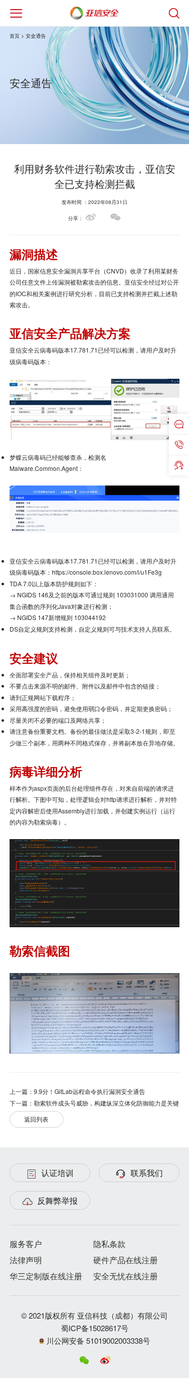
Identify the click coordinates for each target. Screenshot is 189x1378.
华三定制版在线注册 (46, 1276)
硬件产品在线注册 (125, 1260)
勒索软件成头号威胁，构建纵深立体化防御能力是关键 (106, 1102)
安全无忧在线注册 (125, 1276)
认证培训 (57, 1173)
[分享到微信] (115, 217)
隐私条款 (109, 1244)
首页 (15, 35)
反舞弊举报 (57, 1200)
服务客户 (26, 1244)
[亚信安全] (94, 11)
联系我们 (147, 1173)
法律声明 (26, 1260)
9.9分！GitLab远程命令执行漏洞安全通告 (89, 1091)
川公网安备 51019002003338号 (97, 1340)
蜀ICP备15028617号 (95, 1328)
